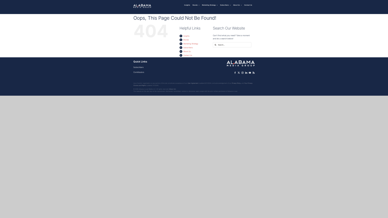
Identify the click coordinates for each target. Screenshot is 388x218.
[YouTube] (250, 73)
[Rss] (254, 73)
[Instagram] (242, 73)
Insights (186, 36)
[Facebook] (235, 73)
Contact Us (187, 55)
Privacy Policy (236, 83)
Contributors (138, 72)
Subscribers (188, 48)
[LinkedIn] (246, 73)
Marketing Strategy (190, 44)
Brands (186, 40)
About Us (187, 51)
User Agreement (193, 83)
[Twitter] (239, 73)
